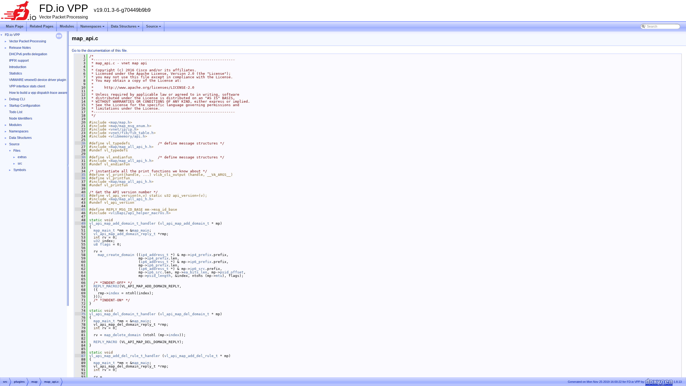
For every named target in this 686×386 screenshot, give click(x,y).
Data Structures (125, 27)
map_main (140, 230)
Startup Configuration (24, 105)
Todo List (15, 112)
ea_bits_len (195, 272)
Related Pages (41, 26)
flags (105, 244)
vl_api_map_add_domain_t (184, 223)
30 (80, 157)
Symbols (19, 170)
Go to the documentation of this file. (100, 51)
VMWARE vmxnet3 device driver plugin (37, 80)
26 (80, 143)
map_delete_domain (122, 335)
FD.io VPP (12, 35)
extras (22, 157)
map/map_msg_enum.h (130, 126)
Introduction (17, 67)
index (114, 293)
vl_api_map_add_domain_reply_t (125, 234)
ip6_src (197, 269)
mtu (219, 276)
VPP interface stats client (27, 86)
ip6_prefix (200, 262)
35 (80, 175)
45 (80, 209)
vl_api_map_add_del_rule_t (191, 356)
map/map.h (120, 122)
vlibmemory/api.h (128, 136)
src (20, 163)
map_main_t (104, 230)
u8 (96, 244)
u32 (97, 241)
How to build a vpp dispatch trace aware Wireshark (46, 93)
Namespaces (92, 27)
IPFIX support (19, 60)
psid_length (159, 276)
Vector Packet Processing (27, 41)
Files (16, 151)
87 (80, 356)
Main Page (14, 26)
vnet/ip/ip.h (123, 129)
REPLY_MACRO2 (106, 286)
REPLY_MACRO (105, 342)
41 (80, 196)
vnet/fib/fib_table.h (132, 133)
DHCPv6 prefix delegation (28, 54)
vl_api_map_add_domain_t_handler (122, 223)
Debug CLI (17, 99)
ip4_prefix (200, 255)
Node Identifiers (20, 118)
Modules (67, 26)
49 (80, 223)
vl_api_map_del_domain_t (184, 314)
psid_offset (232, 272)
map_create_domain (116, 255)
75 (80, 314)
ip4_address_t (155, 255)
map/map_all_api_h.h (131, 147)
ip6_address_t (155, 262)
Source (154, 27)
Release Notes (20, 48)
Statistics (15, 73)
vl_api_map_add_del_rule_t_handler (124, 356)
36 (80, 178)
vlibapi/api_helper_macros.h (140, 213)
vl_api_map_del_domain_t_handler (122, 314)
